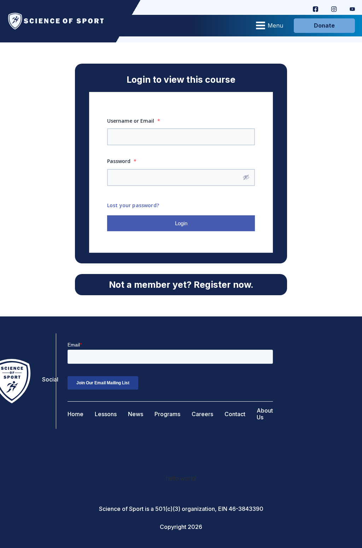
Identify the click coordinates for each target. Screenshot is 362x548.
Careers (202, 414)
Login (181, 223)
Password (121, 161)
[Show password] (246, 177)
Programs (167, 414)
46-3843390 (246, 509)
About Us (265, 414)
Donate (324, 25)
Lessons (106, 414)
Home (75, 414)
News (135, 414)
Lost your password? (133, 205)
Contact (234, 414)
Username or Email (133, 120)
